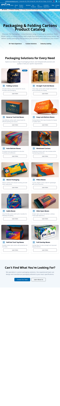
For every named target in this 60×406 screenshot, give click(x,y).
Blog (53, 5)
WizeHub (28, 5)
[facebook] (54, 1)
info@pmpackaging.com (11, 1)
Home (11, 5)
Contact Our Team (22, 279)
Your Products (33, 6)
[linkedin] (59, 1)
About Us (16, 6)
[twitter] (56, 1)
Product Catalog (21, 6)
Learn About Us (38, 279)
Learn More (15, 93)
